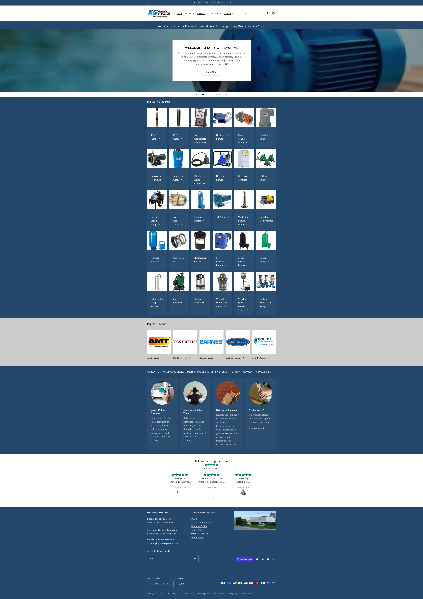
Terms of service (218, 593)
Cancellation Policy (201, 522)
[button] (202, 13)
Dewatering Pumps (178, 178)
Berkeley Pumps (233, 358)
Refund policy (190, 593)
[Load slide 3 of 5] (211, 95)
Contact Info (197, 537)
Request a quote (257, 428)
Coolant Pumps (264, 137)
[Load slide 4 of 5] (216, 95)
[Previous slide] (196, 94)
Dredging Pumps (221, 178)
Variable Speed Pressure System (242, 304)
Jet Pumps (221, 217)
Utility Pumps (197, 301)
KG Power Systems (160, 594)
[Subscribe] (195, 558)
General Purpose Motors (177, 221)
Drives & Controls (242, 178)
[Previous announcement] (147, 2)
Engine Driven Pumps (154, 221)
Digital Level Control (198, 180)
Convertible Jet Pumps (157, 178)
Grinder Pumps (198, 219)
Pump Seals (178, 258)
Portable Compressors (266, 219)
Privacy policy (203, 593)
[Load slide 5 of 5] (220, 95)
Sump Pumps (176, 301)
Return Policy (198, 530)
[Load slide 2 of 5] (207, 95)
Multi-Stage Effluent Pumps (244, 221)
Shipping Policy (199, 526)
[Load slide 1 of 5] (203, 95)
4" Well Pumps (154, 137)
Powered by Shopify (175, 594)
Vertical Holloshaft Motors (221, 302)
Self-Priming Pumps (220, 261)
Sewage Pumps (264, 260)
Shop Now (211, 72)
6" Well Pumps (176, 137)
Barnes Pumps (206, 358)
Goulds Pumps (259, 358)
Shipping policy (232, 593)
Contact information (248, 593)
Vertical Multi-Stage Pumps (266, 302)
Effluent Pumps (264, 178)
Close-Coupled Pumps (242, 139)
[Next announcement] (275, 2)
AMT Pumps (153, 358)
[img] (211, 465)
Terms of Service (199, 533)
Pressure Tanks (155, 260)
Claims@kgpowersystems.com (162, 543)
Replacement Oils (200, 260)
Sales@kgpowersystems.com (161, 533)
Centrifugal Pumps (222, 137)
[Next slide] (226, 94)
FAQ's (194, 519)
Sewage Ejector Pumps (242, 261)
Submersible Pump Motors (157, 302)
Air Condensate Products (200, 139)
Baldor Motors (180, 358)
